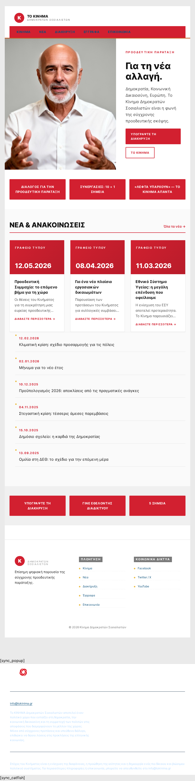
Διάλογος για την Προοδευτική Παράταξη (37, 189)
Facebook (144, 568)
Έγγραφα (92, 32)
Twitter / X (144, 577)
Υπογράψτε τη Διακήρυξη (143, 136)
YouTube (143, 586)
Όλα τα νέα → (174, 226)
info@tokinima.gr (21, 703)
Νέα (42, 32)
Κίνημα (24, 32)
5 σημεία (157, 503)
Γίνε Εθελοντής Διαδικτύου (97, 505)
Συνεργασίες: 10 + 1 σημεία (97, 189)
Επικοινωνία (119, 32)
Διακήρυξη (65, 32)
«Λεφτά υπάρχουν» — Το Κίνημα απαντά (157, 189)
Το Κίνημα (140, 152)
